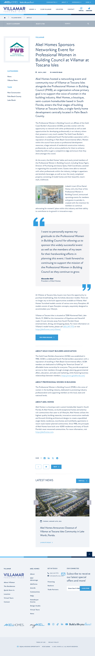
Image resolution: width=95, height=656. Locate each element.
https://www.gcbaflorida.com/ (73, 375)
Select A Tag (40, 24)
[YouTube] (66, 624)
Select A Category (13, 24)
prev (36, 502)
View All (81, 481)
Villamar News (16, 17)
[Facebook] (49, 624)
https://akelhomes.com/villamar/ (48, 329)
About (64, 2)
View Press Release (46, 337)
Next (55, 467)
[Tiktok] (58, 624)
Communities (51, 2)
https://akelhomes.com (44, 432)
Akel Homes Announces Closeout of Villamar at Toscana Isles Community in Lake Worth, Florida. (62, 531)
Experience (76, 2)
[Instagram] (53, 624)
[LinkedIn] (62, 624)
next (89, 502)
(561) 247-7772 (68, 326)
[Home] (4, 18)
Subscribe (85, 588)
